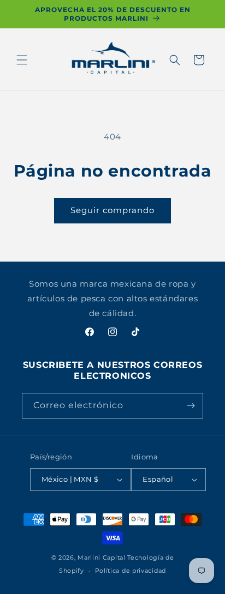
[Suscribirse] (191, 406)
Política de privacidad (130, 570)
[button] (22, 60)
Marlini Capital (102, 557)
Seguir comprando (112, 210)
